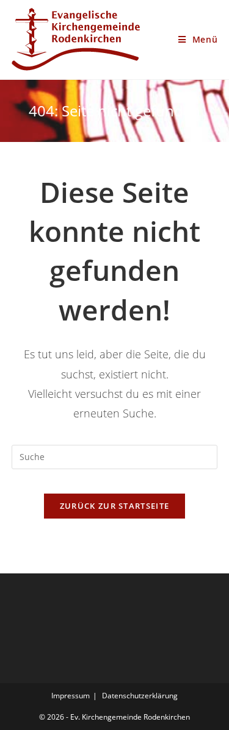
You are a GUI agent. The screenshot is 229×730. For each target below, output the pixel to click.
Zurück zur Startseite (114, 505)
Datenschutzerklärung (140, 695)
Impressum (70, 695)
